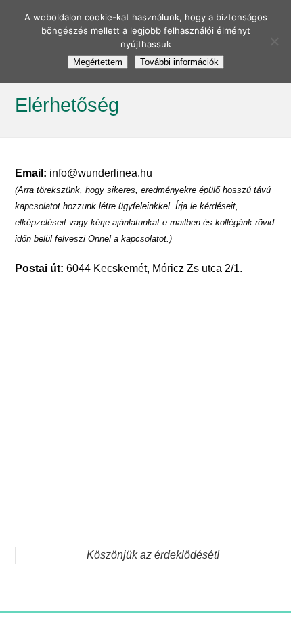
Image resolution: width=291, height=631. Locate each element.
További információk (179, 62)
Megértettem (97, 62)
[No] (274, 41)
